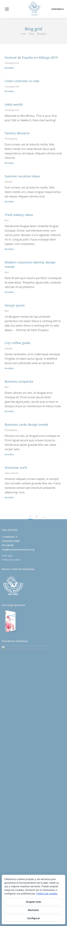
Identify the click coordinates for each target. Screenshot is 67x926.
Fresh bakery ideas (19, 215)
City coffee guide (17, 343)
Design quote (15, 305)
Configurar (33, 918)
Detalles (9, 68)
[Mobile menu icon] (6, 9)
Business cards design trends (26, 424)
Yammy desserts (17, 133)
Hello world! (14, 104)
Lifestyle (9, 181)
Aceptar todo (33, 901)
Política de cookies (11, 559)
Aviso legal (7, 555)
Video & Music (11, 473)
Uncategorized (12, 63)
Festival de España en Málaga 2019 (31, 57)
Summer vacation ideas (22, 176)
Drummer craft (16, 467)
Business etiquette (19, 381)
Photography (11, 138)
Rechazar (33, 910)
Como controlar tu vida (22, 81)
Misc (7, 220)
